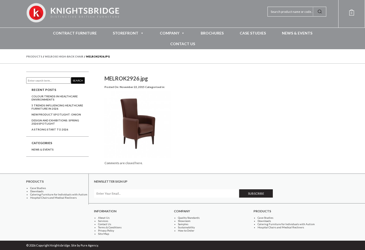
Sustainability (186, 227)
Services (103, 220)
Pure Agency (89, 245)
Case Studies (253, 33)
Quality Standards (189, 217)
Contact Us (182, 43)
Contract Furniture (75, 33)
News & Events (297, 33)
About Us (104, 217)
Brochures (212, 33)
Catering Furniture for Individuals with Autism (58, 194)
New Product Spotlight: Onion (56, 114)
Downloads (37, 191)
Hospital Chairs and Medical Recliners (53, 197)
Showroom (184, 220)
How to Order (186, 230)
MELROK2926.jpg (126, 78)
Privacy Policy (106, 230)
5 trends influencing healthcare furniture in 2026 (57, 107)
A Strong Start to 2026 (50, 129)
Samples (183, 224)
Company (169, 33)
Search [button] (78, 80)
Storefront (125, 33)
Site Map (103, 233)
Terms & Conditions (110, 227)
